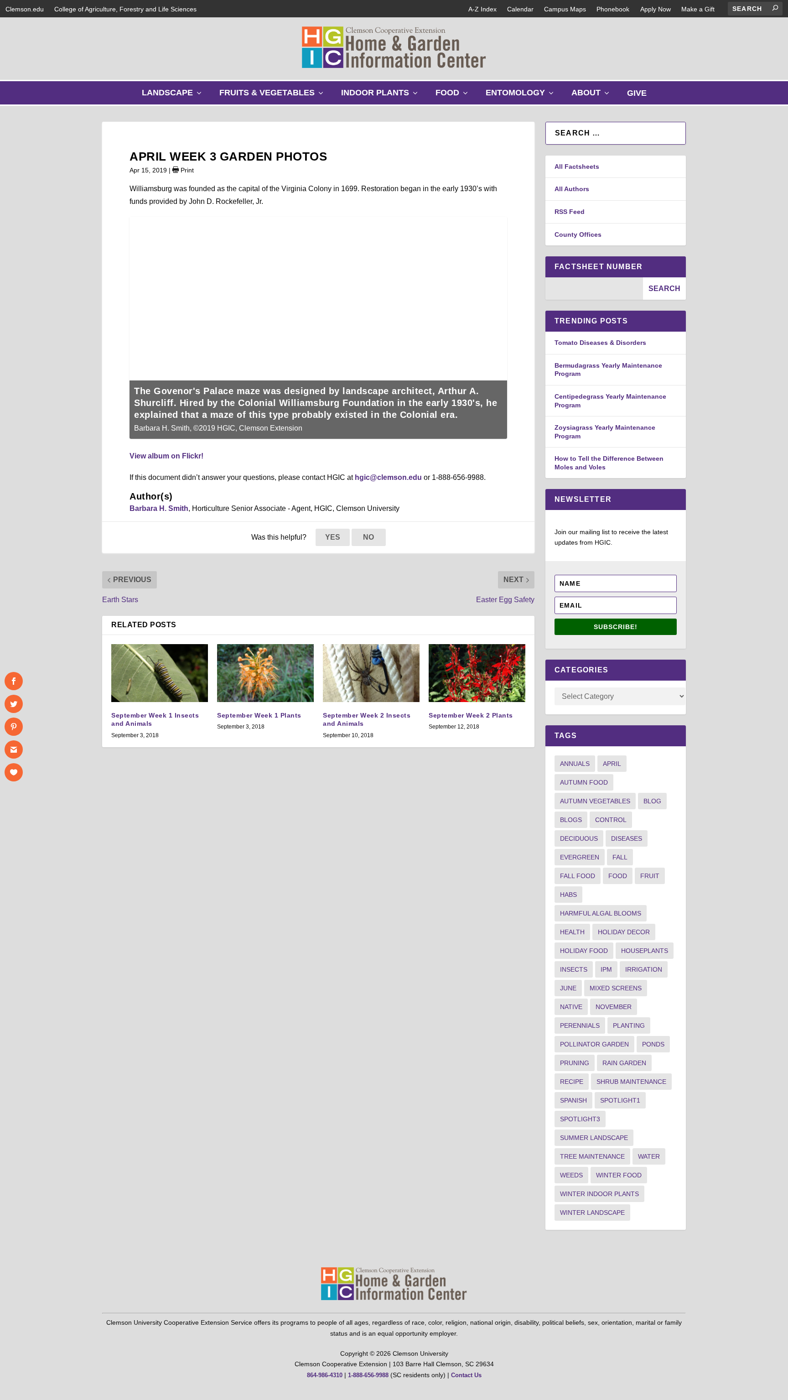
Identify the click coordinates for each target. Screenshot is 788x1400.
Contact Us (466, 1375)
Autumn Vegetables (595, 801)
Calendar (520, 9)
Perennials (580, 1025)
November (614, 1006)
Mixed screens (616, 988)
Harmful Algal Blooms (600, 913)
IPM (606, 969)
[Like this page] (14, 772)
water (649, 1156)
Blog (652, 801)
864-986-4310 (324, 1375)
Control (611, 819)
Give (637, 93)
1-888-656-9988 (368, 1375)
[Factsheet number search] (594, 288)
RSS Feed (570, 211)
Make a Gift (698, 9)
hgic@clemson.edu (388, 477)
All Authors (572, 189)
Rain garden (624, 1063)
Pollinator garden (594, 1044)
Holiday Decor (624, 932)
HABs (568, 894)
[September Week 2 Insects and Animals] (371, 673)
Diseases (626, 838)
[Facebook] (14, 681)
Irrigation (643, 969)
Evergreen (579, 857)
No (368, 537)
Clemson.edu (24, 9)
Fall (619, 857)
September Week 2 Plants (471, 715)
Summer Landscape (594, 1137)
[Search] (775, 7)
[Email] (14, 749)
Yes (332, 537)
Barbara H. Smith (159, 508)
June (568, 988)
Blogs (571, 819)
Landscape (174, 96)
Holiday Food (584, 950)
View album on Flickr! (166, 456)
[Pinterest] (14, 727)
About (592, 96)
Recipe (571, 1081)
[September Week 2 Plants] (477, 673)
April (612, 763)
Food (453, 96)
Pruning (574, 1063)
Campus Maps (565, 9)
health (572, 932)
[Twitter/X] (14, 704)
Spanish (573, 1100)
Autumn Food (584, 782)
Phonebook (612, 9)
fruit (649, 876)
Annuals (575, 763)
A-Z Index (482, 9)
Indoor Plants (381, 96)
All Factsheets (577, 166)
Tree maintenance (592, 1156)
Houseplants (644, 950)
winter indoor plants (599, 1193)
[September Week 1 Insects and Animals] (159, 673)
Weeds (571, 1175)
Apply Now (655, 9)
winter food (619, 1175)
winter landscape (592, 1212)
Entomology (522, 96)
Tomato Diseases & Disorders (600, 342)
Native (571, 1006)
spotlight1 (620, 1100)
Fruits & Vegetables (273, 96)
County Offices (578, 234)
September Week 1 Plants (259, 715)
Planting (629, 1025)
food (617, 876)
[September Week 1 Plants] (265, 673)
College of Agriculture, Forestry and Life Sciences (125, 9)
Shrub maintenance (631, 1081)
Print (186, 170)
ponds (653, 1044)
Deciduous (579, 838)
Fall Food (577, 876)
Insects (573, 969)
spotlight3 (580, 1119)
